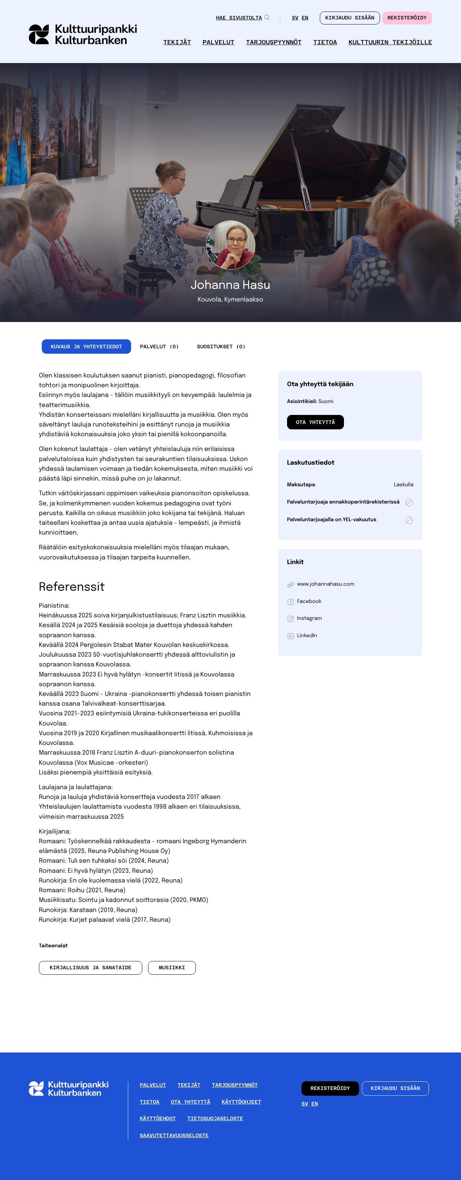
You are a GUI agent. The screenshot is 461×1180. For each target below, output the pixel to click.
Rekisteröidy (407, 18)
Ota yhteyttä (315, 422)
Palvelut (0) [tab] (159, 346)
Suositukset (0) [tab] (221, 346)
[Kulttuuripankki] (74, 1094)
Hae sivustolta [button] (239, 18)
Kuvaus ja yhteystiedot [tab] (86, 346)
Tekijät (177, 42)
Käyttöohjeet (241, 1102)
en (305, 18)
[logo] (83, 35)
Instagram (309, 618)
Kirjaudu (350, 18)
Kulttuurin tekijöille (390, 42)
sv (295, 18)
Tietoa (325, 42)
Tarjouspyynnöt (274, 42)
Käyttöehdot (158, 1119)
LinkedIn (307, 636)
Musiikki (172, 968)
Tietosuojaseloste (215, 1119)
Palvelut (218, 42)
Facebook (309, 601)
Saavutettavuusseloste (174, 1136)
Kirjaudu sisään (395, 1088)
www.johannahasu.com (325, 584)
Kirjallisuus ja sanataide (91, 968)
